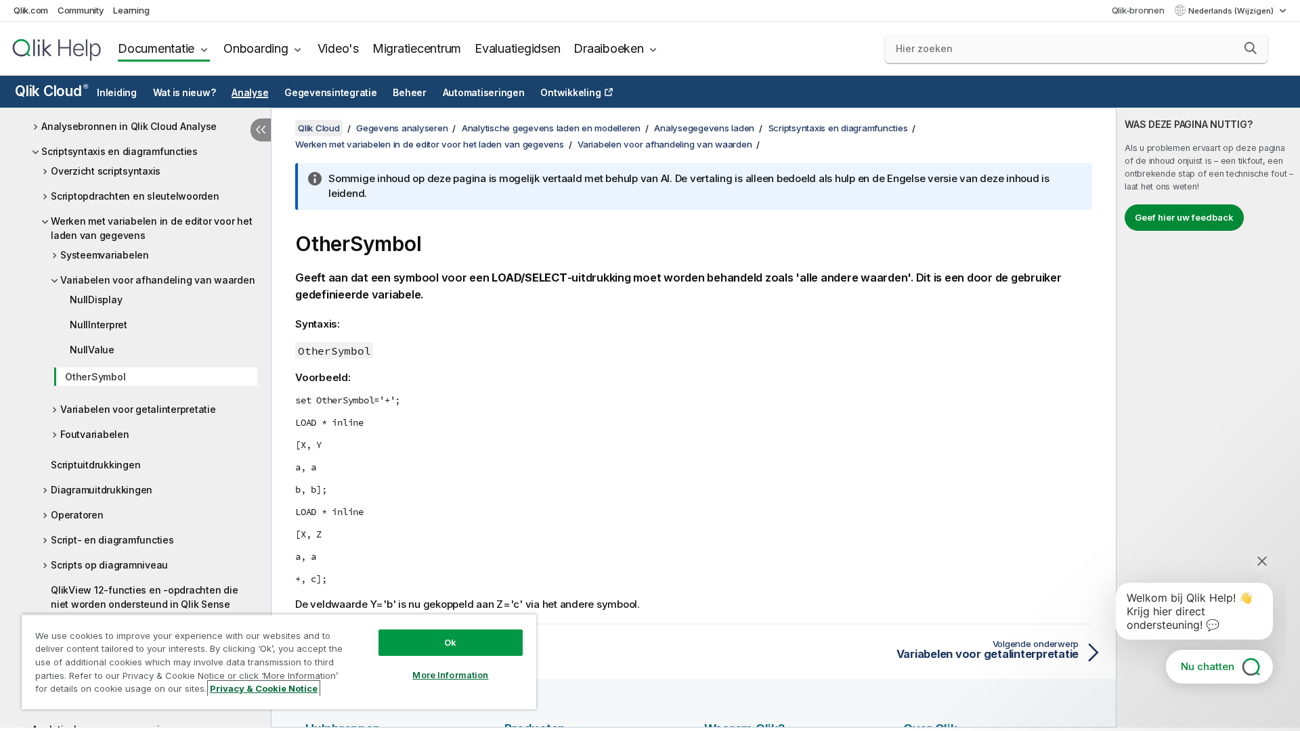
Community (81, 10)
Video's (338, 48)
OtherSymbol (95, 376)
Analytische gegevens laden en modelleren (551, 128)
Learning (131, 10)
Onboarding (255, 48)
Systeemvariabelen (104, 255)
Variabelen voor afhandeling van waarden (157, 280)
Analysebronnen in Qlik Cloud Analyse (129, 126)
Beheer (410, 92)
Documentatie (156, 48)
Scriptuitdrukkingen (95, 464)
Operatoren (77, 514)
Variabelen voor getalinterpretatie (138, 409)
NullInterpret (98, 324)
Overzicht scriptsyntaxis (105, 171)
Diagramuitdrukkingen (101, 489)
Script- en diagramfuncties (112, 540)
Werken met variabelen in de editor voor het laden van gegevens (151, 228)
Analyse (250, 92)
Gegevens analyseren (402, 128)
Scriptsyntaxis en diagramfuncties (119, 151)
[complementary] (1208, 418)
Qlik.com (31, 10)
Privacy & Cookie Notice (264, 688)
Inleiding (117, 92)
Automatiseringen (484, 92)
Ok (450, 642)
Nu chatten (1207, 666)
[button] (1250, 48)
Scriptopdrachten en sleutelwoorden (135, 196)
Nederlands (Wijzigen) (1232, 11)
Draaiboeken (608, 48)
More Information (450, 674)
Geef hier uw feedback (1184, 217)
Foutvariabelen (94, 434)
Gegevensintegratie (330, 92)
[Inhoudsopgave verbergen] (261, 129)
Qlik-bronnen (1138, 10)
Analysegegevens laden (704, 128)
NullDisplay (96, 299)
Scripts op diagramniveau (109, 565)
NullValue (92, 349)
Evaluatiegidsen (517, 48)
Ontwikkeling (570, 92)
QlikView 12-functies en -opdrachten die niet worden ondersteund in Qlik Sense (144, 597)
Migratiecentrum (416, 48)
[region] (279, 661)
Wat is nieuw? (184, 92)
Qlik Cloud (51, 91)
